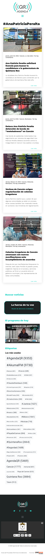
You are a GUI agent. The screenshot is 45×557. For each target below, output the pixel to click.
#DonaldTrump (13, 395)
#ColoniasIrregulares (18, 159)
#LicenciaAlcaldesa (34, 40)
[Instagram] (25, 511)
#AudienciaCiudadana (33, 156)
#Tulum (10, 456)
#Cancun (11, 371)
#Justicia (29, 100)
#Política (32, 433)
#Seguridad (36, 103)
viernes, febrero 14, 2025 (13, 182)
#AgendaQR (13, 30)
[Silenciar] (31, 341)
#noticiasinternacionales (14, 425)
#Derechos (16, 222)
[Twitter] (14, 511)
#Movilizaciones (26, 225)
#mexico (12, 412)
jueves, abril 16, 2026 (12, 119)
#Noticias (37, 100)
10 (6, 340)
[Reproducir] (9, 341)
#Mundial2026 (12, 417)
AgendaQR (30, 166)
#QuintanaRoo (27, 103)
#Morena (23, 412)
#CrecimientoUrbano (33, 159)
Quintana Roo (19, 476)
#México (28, 417)
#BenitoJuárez (23, 96)
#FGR (28, 399)
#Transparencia (29, 452)
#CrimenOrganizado (14, 387)
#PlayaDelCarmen (16, 433)
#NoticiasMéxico (29, 429)
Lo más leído (29, 56)
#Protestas (36, 225)
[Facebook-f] (19, 511)
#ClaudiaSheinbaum (17, 383)
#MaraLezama (13, 408)
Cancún (22, 56)
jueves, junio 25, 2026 (12, 56)
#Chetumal (11, 379)
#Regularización (20, 166)
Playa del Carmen (25, 472)
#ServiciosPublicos (19, 229)
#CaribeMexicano (14, 375)
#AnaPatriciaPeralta (34, 30)
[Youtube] (30, 511)
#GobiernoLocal (14, 225)
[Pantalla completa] (38, 341)
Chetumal (30, 182)
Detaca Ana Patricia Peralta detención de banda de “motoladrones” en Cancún (20, 129)
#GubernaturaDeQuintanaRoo (17, 40)
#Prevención (16, 103)
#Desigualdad (26, 222)
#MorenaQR (19, 43)
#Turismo (22, 456)
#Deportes (28, 387)
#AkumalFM (22, 30)
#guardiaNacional (13, 404)
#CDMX (28, 375)
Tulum (11, 482)
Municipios (28, 119)
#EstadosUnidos (14, 399)
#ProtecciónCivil (25, 437)
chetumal (29, 467)
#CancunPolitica (35, 33)
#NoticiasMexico (13, 429)
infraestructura (35, 169)
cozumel (10, 471)
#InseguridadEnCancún (17, 100)
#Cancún (37, 96)
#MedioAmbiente (28, 408)
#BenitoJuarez (23, 33)
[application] (22, 333)
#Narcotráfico (12, 421)
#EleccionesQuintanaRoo (32, 37)
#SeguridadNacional (13, 452)
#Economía (27, 395)
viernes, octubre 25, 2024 (13, 244)
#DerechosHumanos (16, 391)
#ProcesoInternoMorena (32, 43)
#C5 (31, 96)
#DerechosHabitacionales (22, 163)
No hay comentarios (19, 183)
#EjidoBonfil (36, 222)
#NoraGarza (36, 163)
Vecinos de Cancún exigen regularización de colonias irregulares (19, 191)
